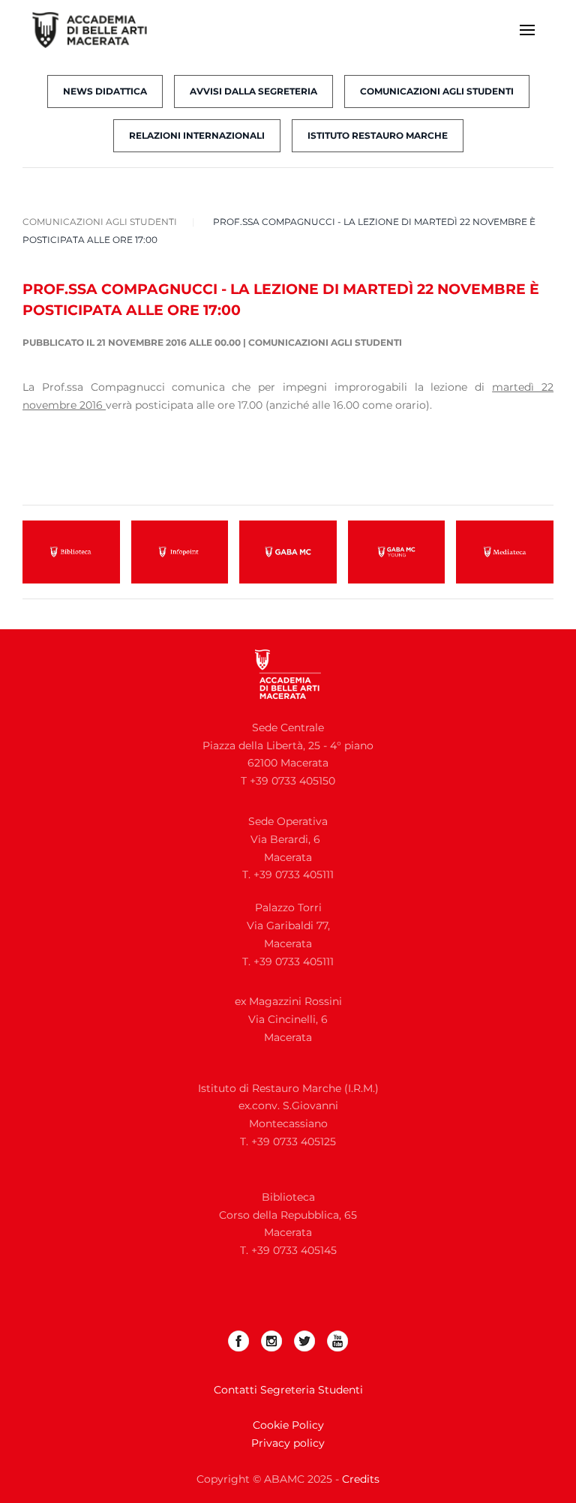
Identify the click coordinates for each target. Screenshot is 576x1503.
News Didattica (105, 91)
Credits (361, 1479)
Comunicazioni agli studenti (437, 91)
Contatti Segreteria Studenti (288, 1389)
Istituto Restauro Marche (378, 135)
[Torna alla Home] (99, 30)
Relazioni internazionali (197, 135)
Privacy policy (288, 1443)
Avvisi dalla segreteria (253, 91)
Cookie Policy (288, 1425)
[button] (527, 30)
